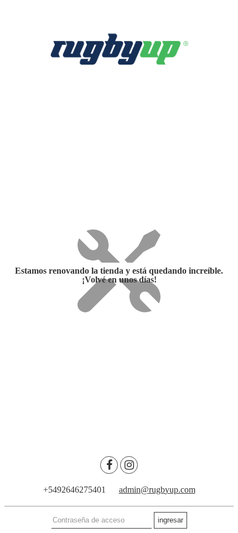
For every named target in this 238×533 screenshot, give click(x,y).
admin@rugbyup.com (157, 489)
